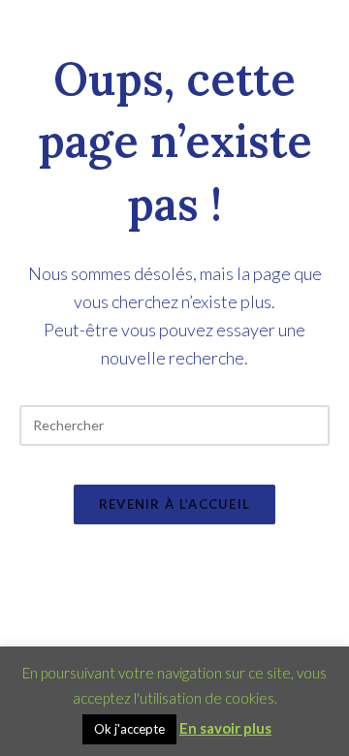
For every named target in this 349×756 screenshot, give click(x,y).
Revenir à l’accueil (175, 504)
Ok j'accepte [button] (129, 729)
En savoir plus (225, 728)
